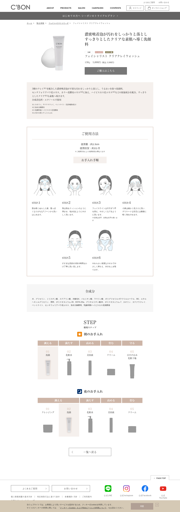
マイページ (137, 8)
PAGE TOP (161, 478)
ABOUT (50, 8)
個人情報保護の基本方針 (21, 497)
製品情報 (40, 23)
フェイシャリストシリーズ (59, 23)
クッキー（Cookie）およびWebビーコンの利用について (83, 508)
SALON (81, 8)
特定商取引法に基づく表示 (48, 497)
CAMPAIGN (97, 8)
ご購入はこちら (106, 71)
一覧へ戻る (90, 452)
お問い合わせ (164, 2)
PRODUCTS (65, 8)
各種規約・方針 (71, 497)
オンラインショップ (159, 8)
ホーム (29, 23)
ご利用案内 (87, 497)
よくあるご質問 (149, 2)
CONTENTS (115, 8)
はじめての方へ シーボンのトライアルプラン (88, 15)
